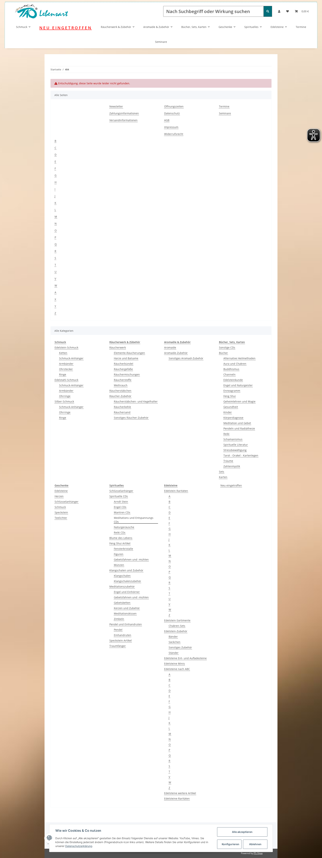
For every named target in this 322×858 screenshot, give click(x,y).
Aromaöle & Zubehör (156, 27)
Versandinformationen (123, 120)
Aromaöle (170, 347)
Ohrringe (64, 396)
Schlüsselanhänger (66, 501)
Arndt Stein (121, 501)
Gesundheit (230, 407)
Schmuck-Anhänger (71, 358)
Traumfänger (117, 646)
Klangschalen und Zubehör (126, 570)
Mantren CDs (122, 512)
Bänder (173, 636)
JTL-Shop (258, 853)
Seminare (161, 42)
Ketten (63, 353)
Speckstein (61, 512)
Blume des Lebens (120, 538)
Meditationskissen (125, 613)
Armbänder (66, 363)
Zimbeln (119, 619)
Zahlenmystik (231, 466)
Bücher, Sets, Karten (193, 27)
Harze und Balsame (126, 358)
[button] (279, 11)
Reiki (226, 434)
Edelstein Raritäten (176, 491)
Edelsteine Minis (174, 663)
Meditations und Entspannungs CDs (133, 519)
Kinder (227, 412)
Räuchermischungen (127, 374)
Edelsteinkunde (233, 380)
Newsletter (116, 106)
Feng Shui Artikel (119, 543)
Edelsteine (277, 27)
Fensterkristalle (123, 548)
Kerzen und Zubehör (127, 608)
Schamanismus (232, 439)
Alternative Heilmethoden (239, 358)
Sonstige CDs (227, 347)
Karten (223, 477)
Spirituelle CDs (118, 496)
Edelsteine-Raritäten (177, 798)
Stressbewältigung (235, 450)
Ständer (174, 653)
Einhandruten (122, 635)
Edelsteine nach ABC (177, 669)
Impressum (171, 127)
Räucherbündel (123, 363)
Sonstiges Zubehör (180, 647)
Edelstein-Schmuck (66, 347)
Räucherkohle (122, 407)
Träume (228, 461)
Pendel (118, 629)
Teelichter (61, 518)
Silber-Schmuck (64, 401)
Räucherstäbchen (120, 390)
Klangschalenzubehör (127, 581)
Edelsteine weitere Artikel (180, 793)
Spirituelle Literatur (235, 444)
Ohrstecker (66, 369)
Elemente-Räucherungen (129, 353)
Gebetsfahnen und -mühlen (131, 559)
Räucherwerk (117, 347)
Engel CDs (120, 507)
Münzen (119, 565)
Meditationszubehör (122, 586)
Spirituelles (251, 27)
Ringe (62, 374)
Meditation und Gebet (237, 423)
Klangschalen (122, 575)
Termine (301, 27)
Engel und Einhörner (127, 592)
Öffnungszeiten (174, 106)
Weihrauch (120, 385)
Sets (221, 471)
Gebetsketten (122, 602)
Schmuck (21, 27)
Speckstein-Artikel (120, 640)
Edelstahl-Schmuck (66, 380)
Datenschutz (172, 113)
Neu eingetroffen (231, 485)
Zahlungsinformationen (124, 113)
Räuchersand (122, 412)
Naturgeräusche (124, 527)
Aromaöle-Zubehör (176, 353)
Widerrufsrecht (173, 134)
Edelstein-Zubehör (175, 631)
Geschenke (225, 27)
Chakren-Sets (177, 626)
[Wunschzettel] (287, 11)
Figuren (118, 554)
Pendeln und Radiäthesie (239, 428)
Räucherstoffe (122, 380)
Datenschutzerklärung (78, 846)
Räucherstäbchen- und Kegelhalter (136, 401)
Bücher (223, 353)
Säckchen (174, 642)
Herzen (59, 496)
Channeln (229, 374)
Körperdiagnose (233, 417)
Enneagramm (231, 390)
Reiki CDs (119, 532)
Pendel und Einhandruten (125, 624)
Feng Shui (229, 396)
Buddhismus (231, 369)
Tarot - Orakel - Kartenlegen (240, 455)
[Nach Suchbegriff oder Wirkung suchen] (267, 11)
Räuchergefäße (123, 369)
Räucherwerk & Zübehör (116, 27)
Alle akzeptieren (242, 831)
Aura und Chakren (234, 363)
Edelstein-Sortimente (177, 620)
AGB (166, 120)
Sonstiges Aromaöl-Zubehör (186, 358)
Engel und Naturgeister (238, 385)
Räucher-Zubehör (120, 396)
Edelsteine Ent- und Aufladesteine (185, 658)
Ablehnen (255, 844)
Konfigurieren (230, 844)
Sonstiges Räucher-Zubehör (131, 417)
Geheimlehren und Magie (239, 401)
